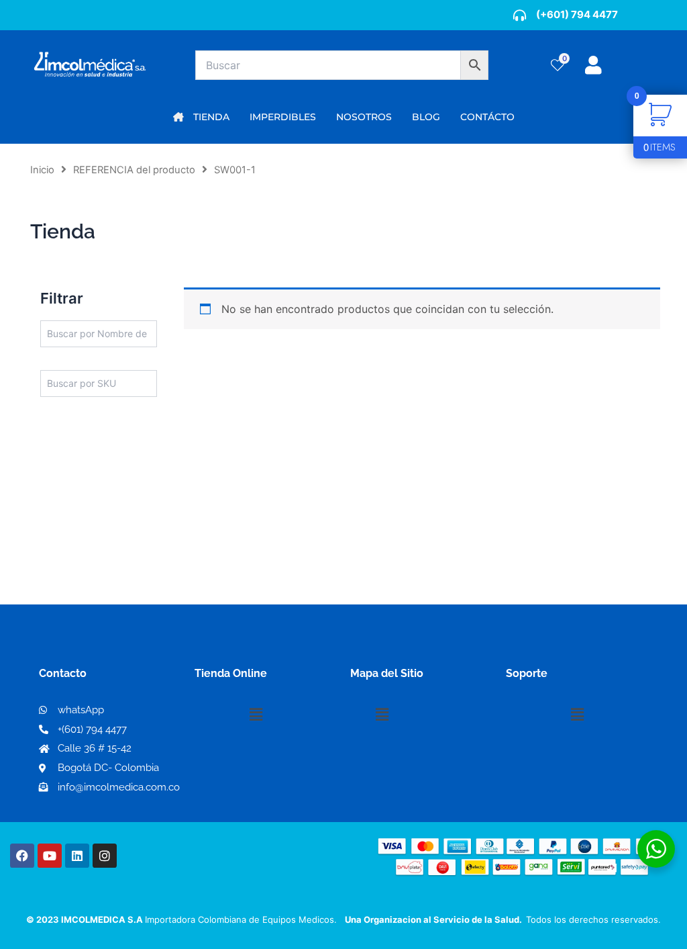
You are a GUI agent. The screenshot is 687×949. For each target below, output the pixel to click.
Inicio (42, 170)
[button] (255, 714)
